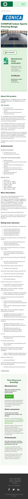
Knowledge (18, 481)
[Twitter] (14, 490)
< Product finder (5, 371)
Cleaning (13, 420)
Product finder (17, 480)
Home (11, 478)
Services (11, 481)
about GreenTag (9, 423)
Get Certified (9, 396)
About (11, 480)
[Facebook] (9, 490)
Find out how (8, 447)
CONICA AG (5, 30)
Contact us (15, 483)
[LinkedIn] (18, 490)
